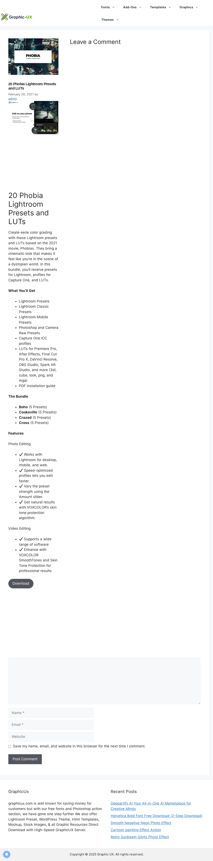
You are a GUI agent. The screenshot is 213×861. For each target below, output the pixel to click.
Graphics (186, 7)
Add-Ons (130, 7)
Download (20, 583)
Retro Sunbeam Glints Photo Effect (140, 837)
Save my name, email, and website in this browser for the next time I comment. (79, 746)
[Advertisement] (39, 162)
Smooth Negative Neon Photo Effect (141, 823)
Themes (107, 19)
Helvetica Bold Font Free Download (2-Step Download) (156, 816)
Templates (158, 7)
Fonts (105, 7)
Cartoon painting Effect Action (136, 830)
